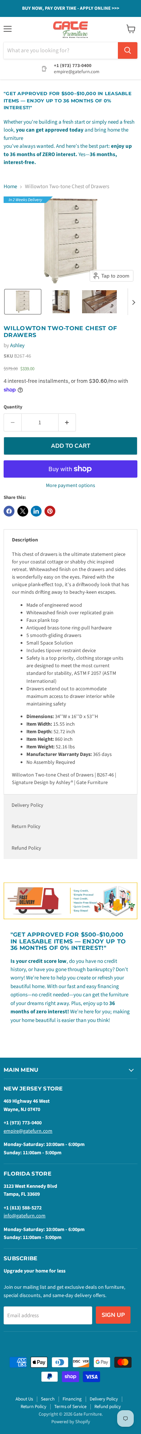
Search (48, 1399)
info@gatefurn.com (25, 1216)
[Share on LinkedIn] (36, 511)
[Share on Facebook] (9, 511)
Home (10, 186)
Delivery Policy (27, 805)
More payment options (70, 485)
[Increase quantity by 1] (67, 422)
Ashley (17, 345)
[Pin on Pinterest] (49, 511)
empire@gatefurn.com (28, 1131)
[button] (23, 301)
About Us (24, 1399)
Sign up (113, 1315)
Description (25, 540)
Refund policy (107, 1406)
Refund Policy (26, 848)
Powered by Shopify (70, 1421)
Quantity (13, 407)
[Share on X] (22, 511)
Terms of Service (70, 1406)
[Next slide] (133, 301)
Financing (72, 1399)
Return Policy (26, 826)
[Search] (127, 50)
